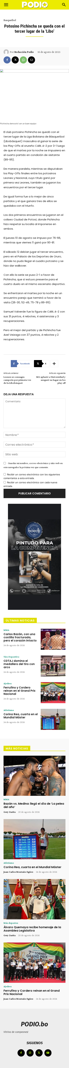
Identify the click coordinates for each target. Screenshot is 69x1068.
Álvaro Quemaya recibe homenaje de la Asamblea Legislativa (32, 929)
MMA (6, 630)
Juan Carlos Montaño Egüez (18, 871)
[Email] (31, 59)
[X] (15, 59)
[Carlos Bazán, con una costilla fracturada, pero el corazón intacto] (53, 639)
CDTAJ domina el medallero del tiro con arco (19, 664)
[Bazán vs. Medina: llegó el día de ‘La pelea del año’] (34, 776)
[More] (54, 363)
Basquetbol (10, 20)
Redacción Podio (24, 52)
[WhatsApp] (23, 59)
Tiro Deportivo (11, 656)
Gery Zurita (10, 811)
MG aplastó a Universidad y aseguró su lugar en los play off (50, 379)
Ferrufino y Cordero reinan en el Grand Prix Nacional (19, 691)
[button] (6, 5)
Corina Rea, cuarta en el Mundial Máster (21, 715)
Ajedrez (8, 683)
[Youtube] (48, 1053)
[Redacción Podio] (7, 52)
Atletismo (9, 710)
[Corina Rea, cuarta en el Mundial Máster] (53, 719)
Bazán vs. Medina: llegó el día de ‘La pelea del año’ (34, 805)
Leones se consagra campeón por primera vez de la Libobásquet (17, 379)
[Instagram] (30, 1053)
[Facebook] (7, 59)
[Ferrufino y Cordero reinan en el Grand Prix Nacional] (53, 692)
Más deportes (11, 923)
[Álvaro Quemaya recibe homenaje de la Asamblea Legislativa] (34, 899)
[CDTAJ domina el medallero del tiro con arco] (53, 665)
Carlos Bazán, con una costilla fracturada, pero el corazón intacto (20, 637)
